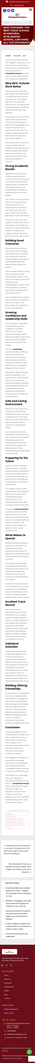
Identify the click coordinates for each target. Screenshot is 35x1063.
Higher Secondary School (14, 822)
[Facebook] (2, 965)
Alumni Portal (8, 1013)
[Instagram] (6, 965)
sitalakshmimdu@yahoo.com (19, 2)
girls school (10, 816)
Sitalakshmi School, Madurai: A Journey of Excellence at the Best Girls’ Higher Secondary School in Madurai (17, 849)
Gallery (6, 991)
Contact (7, 998)
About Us (7, 979)
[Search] (30, 22)
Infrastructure (9, 987)
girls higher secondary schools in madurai (17, 812)
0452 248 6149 (19, 5)
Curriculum (8, 983)
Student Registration (11, 1009)
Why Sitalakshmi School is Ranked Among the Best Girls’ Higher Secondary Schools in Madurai (18, 868)
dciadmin (8, 56)
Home (6, 975)
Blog (24, 56)
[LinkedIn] (11, 965)
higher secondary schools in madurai (15, 826)
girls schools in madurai (14, 819)
